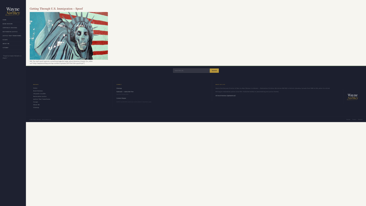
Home (4, 20)
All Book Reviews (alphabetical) (226, 96)
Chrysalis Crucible (10, 27)
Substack (360, 119)
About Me (6, 43)
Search (214, 70)
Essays (5, 39)
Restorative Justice (10, 31)
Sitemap (5, 47)
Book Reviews (8, 24)
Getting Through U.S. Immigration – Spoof (56, 8)
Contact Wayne (121, 98)
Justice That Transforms (12, 35)
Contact (354, 119)
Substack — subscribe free (124, 92)
